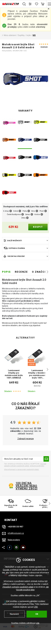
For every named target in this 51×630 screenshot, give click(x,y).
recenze (44, 47)
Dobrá (15, 211)
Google (6, 570)
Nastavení (14, 614)
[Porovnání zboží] (30, 4)
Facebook (9, 546)
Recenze (21, 271)
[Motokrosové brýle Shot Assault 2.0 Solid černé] (40, 140)
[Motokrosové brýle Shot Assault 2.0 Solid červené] (9, 157)
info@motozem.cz (16, 533)
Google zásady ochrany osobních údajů (25, 465)
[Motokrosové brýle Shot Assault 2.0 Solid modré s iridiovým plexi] (40, 157)
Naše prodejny (14, 540)
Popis (6, 271)
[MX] (25, 79)
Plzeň (42, 211)
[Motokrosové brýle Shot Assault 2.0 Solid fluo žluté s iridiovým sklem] (9, 175)
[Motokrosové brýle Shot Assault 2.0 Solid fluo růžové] (9, 122)
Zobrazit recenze (25, 439)
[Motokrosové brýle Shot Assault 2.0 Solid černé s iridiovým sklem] (25, 175)
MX (34, 35)
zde (37, 623)
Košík (42, 4)
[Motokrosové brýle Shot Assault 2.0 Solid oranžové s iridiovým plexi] (40, 175)
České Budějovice (14, 214)
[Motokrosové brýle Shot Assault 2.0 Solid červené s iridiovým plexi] (9, 193)
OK (36, 614)
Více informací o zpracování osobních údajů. (21, 469)
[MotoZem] (10, 4)
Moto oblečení (10, 35)
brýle (29, 35)
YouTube (23, 546)
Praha (25, 211)
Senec (27, 214)
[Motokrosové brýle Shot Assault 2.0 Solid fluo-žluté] (40, 122)
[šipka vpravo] (46, 271)
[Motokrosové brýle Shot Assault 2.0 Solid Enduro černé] (25, 157)
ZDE (36, 607)
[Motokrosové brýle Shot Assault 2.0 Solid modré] (25, 140)
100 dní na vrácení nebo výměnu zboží (27, 486)
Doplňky (21, 35)
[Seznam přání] (36, 4)
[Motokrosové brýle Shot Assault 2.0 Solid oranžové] (9, 140)
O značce (39, 271)
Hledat (24, 4)
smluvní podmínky (37, 466)
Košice (37, 214)
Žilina (23, 218)
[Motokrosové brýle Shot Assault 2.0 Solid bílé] (25, 122)
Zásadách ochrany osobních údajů (17, 587)
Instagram (16, 546)
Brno (33, 211)
